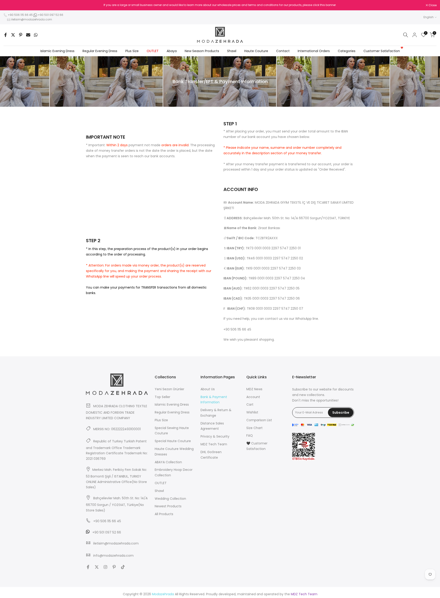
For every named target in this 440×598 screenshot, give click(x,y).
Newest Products (168, 506)
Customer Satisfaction (383, 50)
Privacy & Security (215, 436)
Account (253, 397)
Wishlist (252, 412)
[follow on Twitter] (97, 567)
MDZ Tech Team (214, 444)
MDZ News (254, 389)
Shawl (231, 51)
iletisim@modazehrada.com (31, 19)
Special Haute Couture (173, 441)
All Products (164, 514)
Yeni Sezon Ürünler (169, 389)
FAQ (249, 435)
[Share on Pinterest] (21, 35)
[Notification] (220, 5)
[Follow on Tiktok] (123, 567)
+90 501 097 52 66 (50, 15)
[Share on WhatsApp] (36, 35)
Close (10, 5)
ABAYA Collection (168, 462)
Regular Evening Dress (99, 51)
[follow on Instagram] (105, 567)
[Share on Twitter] (13, 35)
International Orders (314, 51)
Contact (283, 51)
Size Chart (254, 428)
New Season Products (202, 51)
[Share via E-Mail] (28, 35)
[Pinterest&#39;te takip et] (114, 567)
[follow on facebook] (88, 567)
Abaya (172, 51)
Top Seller (162, 397)
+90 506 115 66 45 (20, 15)
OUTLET (153, 51)
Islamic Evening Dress (57, 51)
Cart (249, 404)
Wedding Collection (170, 498)
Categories (346, 51)
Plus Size (132, 51)
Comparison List (259, 420)
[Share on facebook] (5, 35)
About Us (208, 389)
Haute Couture (256, 51)
